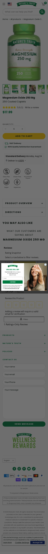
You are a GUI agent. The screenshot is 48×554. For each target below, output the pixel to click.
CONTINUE (12, 282)
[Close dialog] (45, 265)
